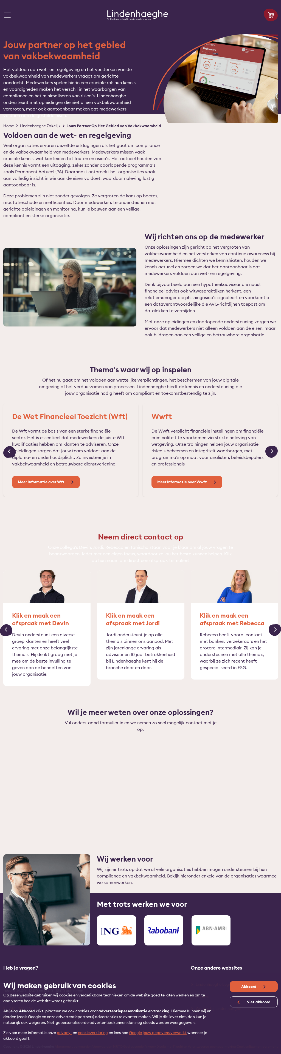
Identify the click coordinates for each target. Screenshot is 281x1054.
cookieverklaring (93, 1032)
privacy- (64, 1032)
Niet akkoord (258, 1001)
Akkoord (249, 986)
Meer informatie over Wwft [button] (182, 481)
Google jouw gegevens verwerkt (158, 1032)
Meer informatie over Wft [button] (41, 481)
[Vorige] (9, 452)
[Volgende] (271, 452)
